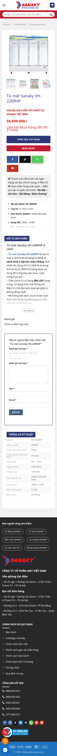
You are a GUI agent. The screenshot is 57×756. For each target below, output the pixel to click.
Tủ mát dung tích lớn (37, 24)
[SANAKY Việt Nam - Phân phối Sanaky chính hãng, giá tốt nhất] (28, 5)
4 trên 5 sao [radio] (32, 353)
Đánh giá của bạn (18, 348)
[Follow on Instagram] (10, 722)
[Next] (49, 86)
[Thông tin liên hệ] (5, 741)
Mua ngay (28, 148)
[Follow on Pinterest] (36, 722)
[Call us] (37, 159)
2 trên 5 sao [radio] (15, 353)
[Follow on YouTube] (12, 168)
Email (12, 400)
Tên (11, 388)
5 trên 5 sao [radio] (14, 358)
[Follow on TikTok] (25, 159)
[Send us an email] (26, 722)
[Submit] (51, 14)
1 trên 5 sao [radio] (9, 353)
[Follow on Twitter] (20, 722)
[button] (4, 5)
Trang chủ (6, 24)
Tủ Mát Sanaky (20, 24)
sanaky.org (38, 752)
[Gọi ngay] (5, 732)
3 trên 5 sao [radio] (22, 353)
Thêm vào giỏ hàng (28, 139)
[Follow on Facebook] (12, 159)
